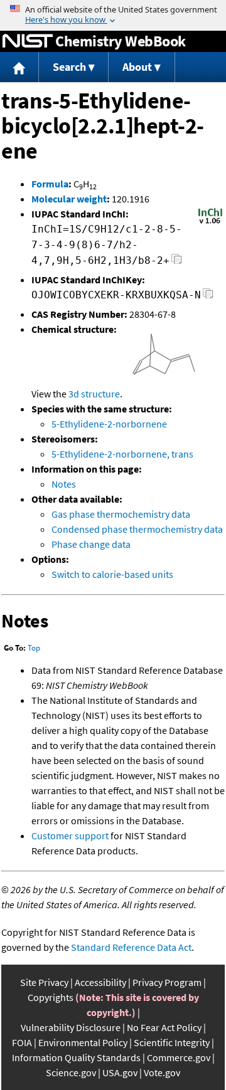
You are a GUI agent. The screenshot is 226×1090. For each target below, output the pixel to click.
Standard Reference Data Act (131, 947)
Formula (49, 183)
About (137, 67)
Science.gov (71, 1072)
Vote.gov (162, 1072)
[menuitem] (19, 67)
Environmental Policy (82, 1042)
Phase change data (91, 544)
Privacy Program (167, 982)
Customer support (70, 835)
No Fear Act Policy (164, 1027)
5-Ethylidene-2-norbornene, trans (122, 454)
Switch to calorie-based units (112, 574)
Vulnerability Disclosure (71, 1027)
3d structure (94, 393)
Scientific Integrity (172, 1042)
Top (34, 647)
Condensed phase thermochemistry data (137, 529)
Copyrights (50, 997)
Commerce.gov (178, 1057)
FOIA (22, 1042)
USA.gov (119, 1072)
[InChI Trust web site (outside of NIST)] (210, 222)
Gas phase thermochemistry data (120, 514)
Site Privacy (44, 982)
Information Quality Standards (76, 1057)
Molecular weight (69, 198)
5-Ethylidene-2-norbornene (109, 423)
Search (69, 67)
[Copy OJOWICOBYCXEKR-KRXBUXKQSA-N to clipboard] (208, 297)
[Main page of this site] (19, 67)
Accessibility (100, 982)
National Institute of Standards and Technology (28, 41)
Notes (63, 484)
